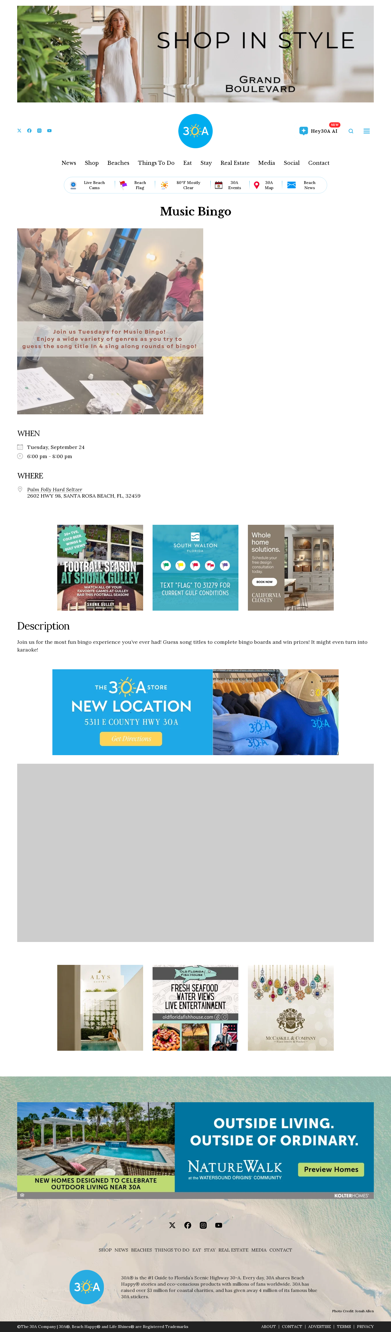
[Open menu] (367, 131)
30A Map (269, 185)
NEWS (121, 1250)
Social (292, 163)
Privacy (365, 1327)
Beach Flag (140, 185)
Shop (92, 163)
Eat (187, 163)
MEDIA (258, 1250)
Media (266, 163)
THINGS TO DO (172, 1250)
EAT (196, 1250)
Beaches (118, 163)
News (69, 163)
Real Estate (235, 163)
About (268, 1327)
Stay (206, 163)
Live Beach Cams (94, 185)
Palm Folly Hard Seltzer (54, 489)
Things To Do (156, 163)
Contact (318, 163)
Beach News (309, 185)
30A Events (234, 185)
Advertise (319, 1327)
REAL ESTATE (233, 1250)
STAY (210, 1250)
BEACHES (141, 1250)
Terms (344, 1327)
